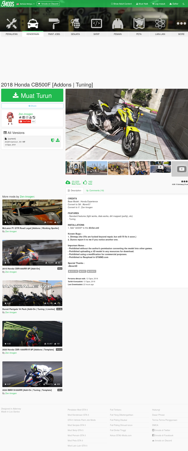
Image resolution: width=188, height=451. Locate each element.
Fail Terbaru (115, 409)
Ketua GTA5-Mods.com (121, 435)
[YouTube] (30, 117)
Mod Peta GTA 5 (75, 440)
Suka (90, 184)
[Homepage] (20, 117)
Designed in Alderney (11, 408)
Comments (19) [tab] (96, 190)
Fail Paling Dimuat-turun (121, 425)
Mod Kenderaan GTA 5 (78, 414)
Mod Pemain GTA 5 (77, 435)
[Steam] (33, 117)
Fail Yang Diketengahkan (121, 414)
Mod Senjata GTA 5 (77, 425)
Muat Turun (35, 95)
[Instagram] (27, 117)
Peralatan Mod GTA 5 (78, 409)
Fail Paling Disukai (118, 419)
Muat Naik (143, 3)
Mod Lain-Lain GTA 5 (77, 445)
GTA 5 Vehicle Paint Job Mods (82, 419)
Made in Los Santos (10, 411)
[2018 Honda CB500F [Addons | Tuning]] (76, 168)
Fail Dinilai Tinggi (118, 430)
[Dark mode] (184, 3)
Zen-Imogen (26, 114)
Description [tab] (75, 190)
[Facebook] (23, 117)
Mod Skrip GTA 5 (75, 430)
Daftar (175, 3)
